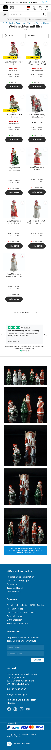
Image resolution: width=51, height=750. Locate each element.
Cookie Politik (14, 592)
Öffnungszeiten (14, 620)
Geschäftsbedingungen (18, 581)
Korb (46, 9)
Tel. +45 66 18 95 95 (16, 689)
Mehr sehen (14, 193)
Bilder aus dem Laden (17, 624)
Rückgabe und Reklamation (20, 577)
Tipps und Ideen (15, 588)
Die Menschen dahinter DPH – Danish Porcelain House (25, 607)
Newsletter (13, 631)
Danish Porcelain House (12, 7)
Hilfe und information (19, 571)
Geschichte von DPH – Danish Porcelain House (21, 614)
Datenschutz (13, 584)
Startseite (10, 23)
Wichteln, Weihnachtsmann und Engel (3, 22)
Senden (37, 660)
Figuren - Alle (21, 23)
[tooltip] (14, 63)
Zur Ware (14, 87)
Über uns (12, 599)
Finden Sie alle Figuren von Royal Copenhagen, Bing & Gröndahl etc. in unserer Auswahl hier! (25, 551)
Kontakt (11, 668)
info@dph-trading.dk (17, 695)
